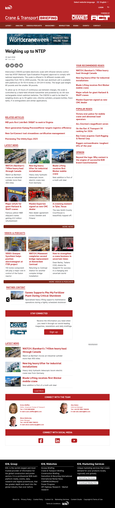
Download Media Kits (88, 483)
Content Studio (76, 499)
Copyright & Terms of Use (93, 499)
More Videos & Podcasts (61, 282)
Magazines (49, 25)
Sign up (54, 332)
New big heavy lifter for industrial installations (38, 168)
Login (100, 7)
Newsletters (64, 25)
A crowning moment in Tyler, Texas (62, 205)
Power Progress (48, 484)
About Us (16, 499)
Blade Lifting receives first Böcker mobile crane (59, 169)
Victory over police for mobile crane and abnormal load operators (90, 116)
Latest (8, 25)
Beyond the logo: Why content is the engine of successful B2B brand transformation (92, 160)
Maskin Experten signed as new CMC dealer (38, 206)
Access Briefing (47, 468)
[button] (70, 299)
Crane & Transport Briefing (52, 471)
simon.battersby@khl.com (34, 425)
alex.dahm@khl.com (83, 411)
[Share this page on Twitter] (12, 65)
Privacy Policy (26, 499)
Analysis (19, 25)
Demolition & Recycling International (56, 476)
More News (67, 226)
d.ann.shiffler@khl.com (33, 411)
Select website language (84, 2)
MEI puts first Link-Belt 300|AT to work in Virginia (29, 122)
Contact (97, 25)
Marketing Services (87, 478)
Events (86, 25)
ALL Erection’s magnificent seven (92, 123)
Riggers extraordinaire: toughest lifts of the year (92, 144)
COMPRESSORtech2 (49, 481)
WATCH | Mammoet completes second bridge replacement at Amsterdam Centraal (38, 259)
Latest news (11, 145)
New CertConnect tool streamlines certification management (35, 133)
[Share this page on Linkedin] (16, 65)
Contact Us (49, 499)
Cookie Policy (38, 499)
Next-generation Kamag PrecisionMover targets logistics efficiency (38, 127)
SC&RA (75, 25)
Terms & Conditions (53, 504)
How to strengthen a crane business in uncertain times (62, 256)
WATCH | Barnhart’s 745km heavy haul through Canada (15, 168)
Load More (39, 391)
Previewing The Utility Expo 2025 (21, 138)
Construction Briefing (50, 473)
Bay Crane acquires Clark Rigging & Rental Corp (92, 137)
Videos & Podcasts (34, 25)
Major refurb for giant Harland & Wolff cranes (13, 206)
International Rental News (52, 479)
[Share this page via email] (21, 65)
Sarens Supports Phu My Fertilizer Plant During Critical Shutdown (44, 294)
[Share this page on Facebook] (8, 65)
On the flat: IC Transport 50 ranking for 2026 (89, 130)
